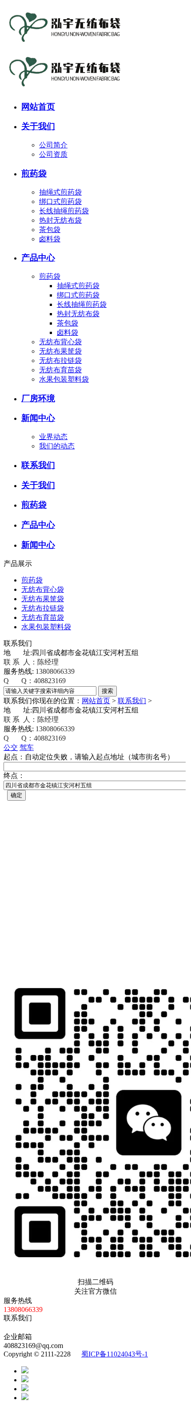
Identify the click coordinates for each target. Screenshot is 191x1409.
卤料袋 (49, 239)
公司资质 (53, 154)
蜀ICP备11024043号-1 (114, 1354)
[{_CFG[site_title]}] (63, 45)
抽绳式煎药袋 (60, 192)
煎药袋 (49, 276)
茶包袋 (49, 229)
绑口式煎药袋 (60, 201)
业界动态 (53, 436)
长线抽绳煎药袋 (64, 211)
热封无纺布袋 (60, 220)
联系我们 (132, 700)
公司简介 (53, 145)
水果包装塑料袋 (64, 379)
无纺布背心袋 (60, 342)
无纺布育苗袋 (60, 370)
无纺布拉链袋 (60, 360)
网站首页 (96, 700)
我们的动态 (57, 446)
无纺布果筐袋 (60, 351)
